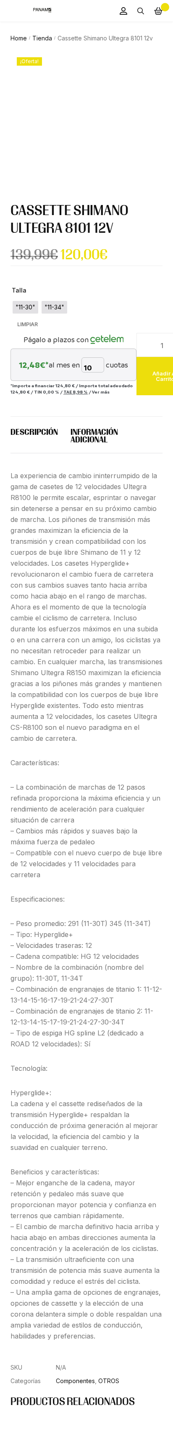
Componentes (75, 1380)
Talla (19, 290)
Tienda (42, 38)
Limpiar (27, 324)
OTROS (108, 1380)
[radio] (25, 307)
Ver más (101, 392)
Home (18, 38)
